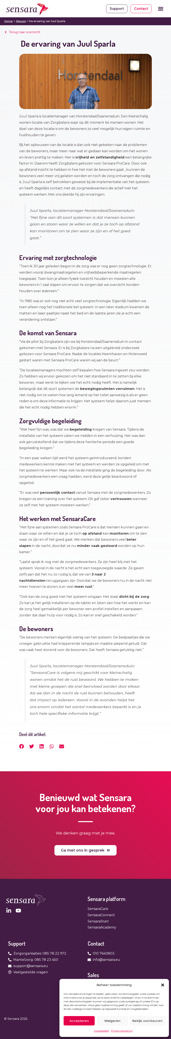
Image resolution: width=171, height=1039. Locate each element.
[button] (163, 985)
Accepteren (79, 1021)
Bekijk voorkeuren (147, 1021)
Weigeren (112, 1021)
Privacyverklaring (121, 1030)
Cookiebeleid (101, 1030)
